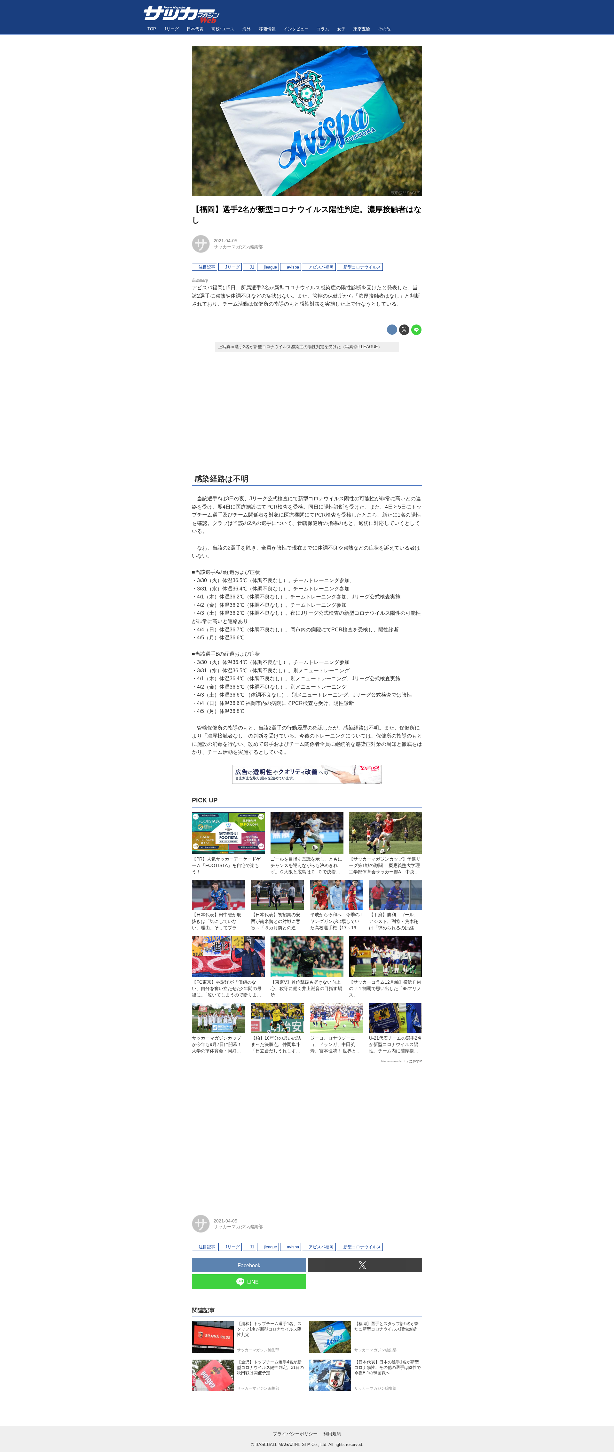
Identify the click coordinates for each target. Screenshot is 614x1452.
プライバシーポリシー (295, 1433)
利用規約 (332, 1433)
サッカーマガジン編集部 (238, 246)
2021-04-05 (225, 240)
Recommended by (394, 1061)
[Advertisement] (307, 412)
